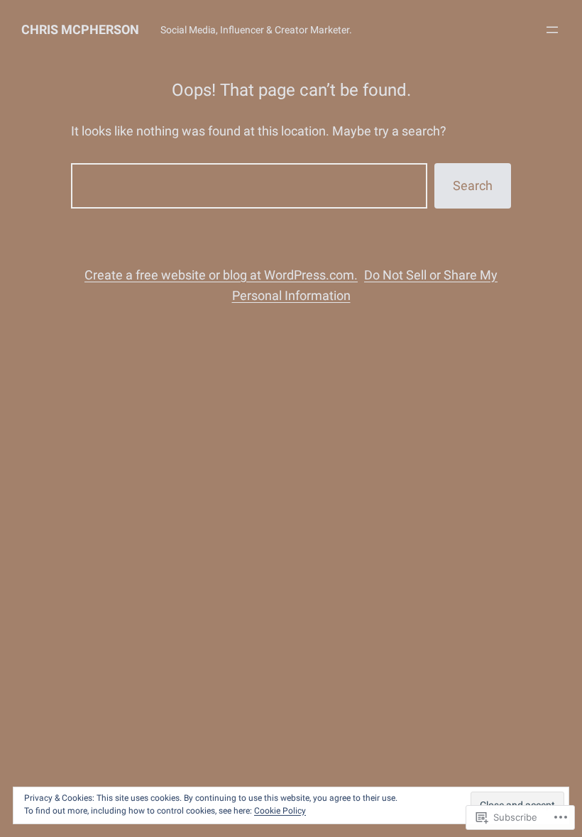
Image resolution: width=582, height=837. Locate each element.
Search (473, 185)
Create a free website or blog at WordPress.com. (221, 274)
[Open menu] (552, 29)
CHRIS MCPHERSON (80, 29)
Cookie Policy (280, 811)
